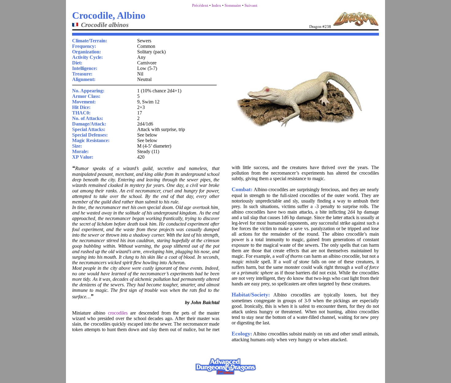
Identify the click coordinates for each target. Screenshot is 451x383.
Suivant (251, 5)
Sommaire (233, 5)
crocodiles (118, 312)
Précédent (200, 5)
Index (216, 5)
